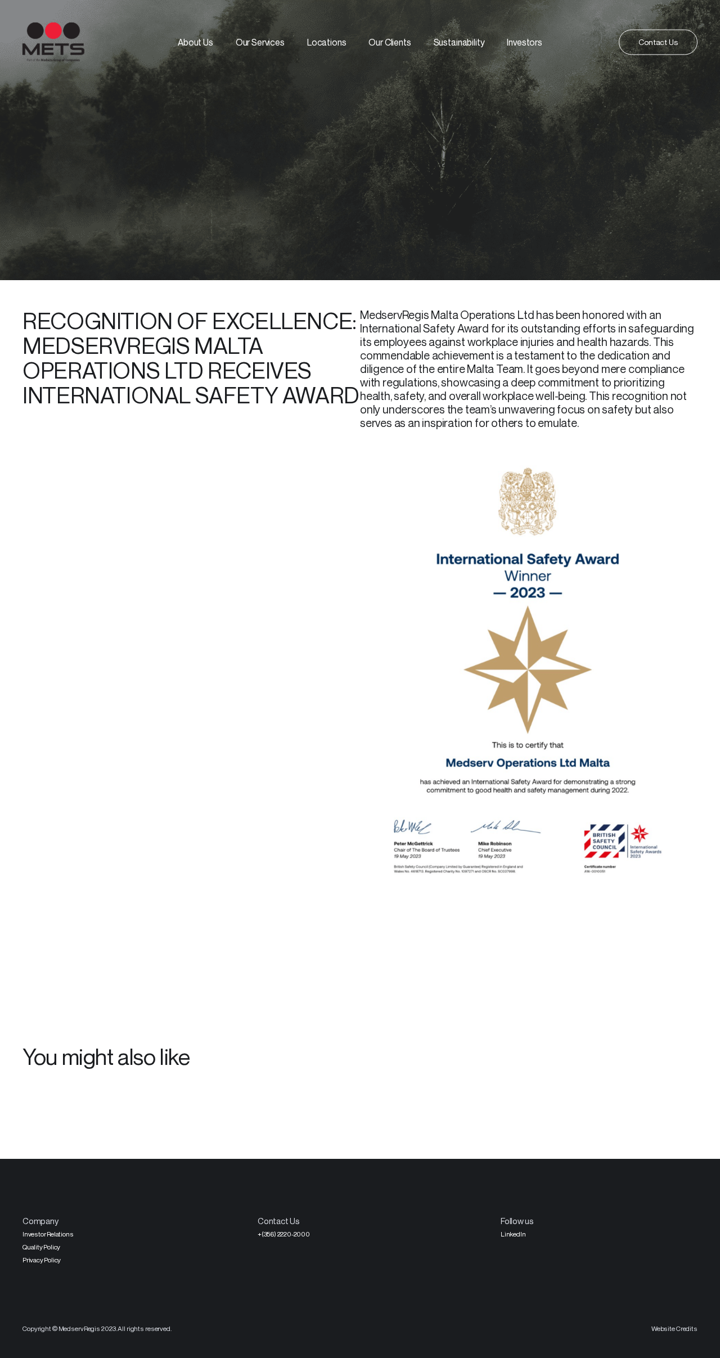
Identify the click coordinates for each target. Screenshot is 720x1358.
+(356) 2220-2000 (284, 1234)
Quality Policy (41, 1247)
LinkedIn (513, 1234)
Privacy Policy (41, 1260)
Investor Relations (47, 1234)
